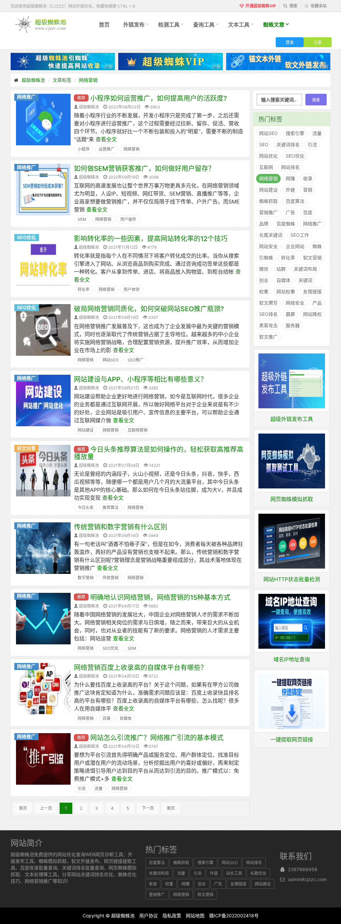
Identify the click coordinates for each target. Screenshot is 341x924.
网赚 (290, 178)
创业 (263, 280)
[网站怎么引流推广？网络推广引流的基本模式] (43, 758)
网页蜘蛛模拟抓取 (291, 499)
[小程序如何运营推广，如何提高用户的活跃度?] (43, 119)
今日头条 (86, 507)
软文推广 (268, 336)
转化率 (84, 289)
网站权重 (285, 291)
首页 (104, 24)
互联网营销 (138, 430)
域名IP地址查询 (291, 659)
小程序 (84, 149)
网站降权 (312, 314)
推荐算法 (111, 507)
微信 (263, 269)
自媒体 (126, 718)
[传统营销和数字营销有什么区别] (43, 547)
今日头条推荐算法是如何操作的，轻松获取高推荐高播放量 (158, 453)
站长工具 (234, 873)
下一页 (148, 808)
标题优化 (258, 873)
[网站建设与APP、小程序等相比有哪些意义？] (43, 400)
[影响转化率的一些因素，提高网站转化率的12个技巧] (43, 259)
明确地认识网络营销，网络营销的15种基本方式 (160, 597)
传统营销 (111, 577)
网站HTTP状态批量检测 (291, 579)
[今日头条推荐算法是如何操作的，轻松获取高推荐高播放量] (43, 470)
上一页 (46, 808)
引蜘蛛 (266, 257)
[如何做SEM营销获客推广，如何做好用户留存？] (43, 189)
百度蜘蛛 (285, 223)
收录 (307, 178)
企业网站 (295, 246)
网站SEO (111, 359)
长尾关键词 (270, 235)
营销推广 (268, 212)
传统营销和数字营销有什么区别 (120, 527)
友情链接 (312, 291)
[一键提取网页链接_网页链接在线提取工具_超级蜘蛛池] (291, 701)
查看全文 (106, 139)
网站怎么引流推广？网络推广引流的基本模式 (156, 738)
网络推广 (26, 96)
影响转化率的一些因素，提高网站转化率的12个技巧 (150, 239)
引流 (82, 788)
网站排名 (290, 167)
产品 (317, 303)
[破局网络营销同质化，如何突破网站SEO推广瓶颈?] (43, 329)
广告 (290, 212)
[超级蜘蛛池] (41, 24)
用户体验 (132, 289)
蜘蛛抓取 (268, 201)
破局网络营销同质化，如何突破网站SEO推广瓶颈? (149, 309)
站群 (281, 269)
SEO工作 (299, 235)
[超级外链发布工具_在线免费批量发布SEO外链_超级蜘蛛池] (291, 380)
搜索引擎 (295, 133)
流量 (99, 788)
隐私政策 (172, 915)
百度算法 (295, 201)
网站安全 (268, 246)
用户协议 (148, 915)
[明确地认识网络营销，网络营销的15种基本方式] (43, 617)
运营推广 (107, 149)
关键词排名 (288, 144)
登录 (290, 42)
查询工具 (203, 24)
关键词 (305, 280)
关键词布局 (305, 269)
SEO (263, 144)
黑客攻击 (268, 325)
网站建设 (86, 430)
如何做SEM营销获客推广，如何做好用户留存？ (144, 169)
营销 (307, 190)
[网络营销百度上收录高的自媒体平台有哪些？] (43, 688)
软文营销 (312, 257)
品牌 (263, 223)
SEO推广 (136, 359)
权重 (263, 291)
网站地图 (195, 915)
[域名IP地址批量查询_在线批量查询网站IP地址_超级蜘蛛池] (291, 620)
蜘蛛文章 (273, 24)
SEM (82, 219)
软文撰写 (268, 303)
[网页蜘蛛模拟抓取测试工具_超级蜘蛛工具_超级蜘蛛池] (291, 460)
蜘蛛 (317, 246)
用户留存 (128, 219)
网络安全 (295, 303)
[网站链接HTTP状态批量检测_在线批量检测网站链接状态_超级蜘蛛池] (291, 540)
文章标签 (62, 80)
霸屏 (290, 314)
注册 (318, 42)
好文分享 (26, 448)
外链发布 (134, 24)
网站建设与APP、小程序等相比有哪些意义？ (140, 379)
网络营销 (88, 80)
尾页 (171, 808)
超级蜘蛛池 (33, 80)
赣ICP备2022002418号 (234, 915)
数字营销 (86, 577)
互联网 (266, 167)
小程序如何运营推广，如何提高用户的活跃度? (158, 98)
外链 (290, 190)
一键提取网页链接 (291, 739)
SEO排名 (268, 314)
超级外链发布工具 (291, 419)
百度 (107, 718)
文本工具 (238, 24)
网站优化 (268, 156)
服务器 (293, 325)
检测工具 (168, 24)
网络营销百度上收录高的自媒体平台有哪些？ (140, 668)
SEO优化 (26, 237)
